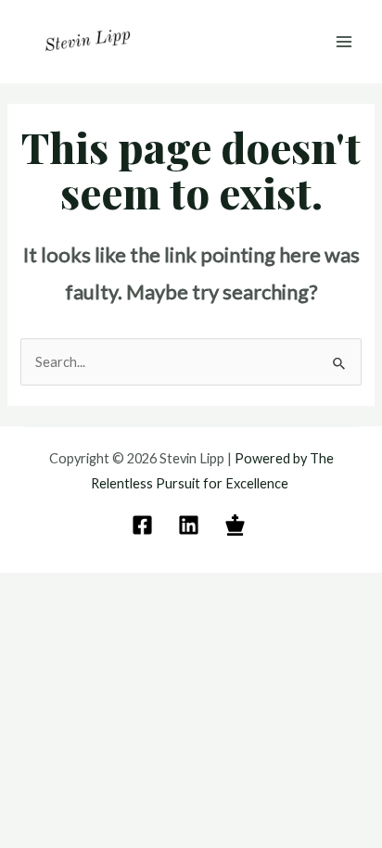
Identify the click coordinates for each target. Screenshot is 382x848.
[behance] (238, 525)
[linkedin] (191, 525)
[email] (145, 525)
